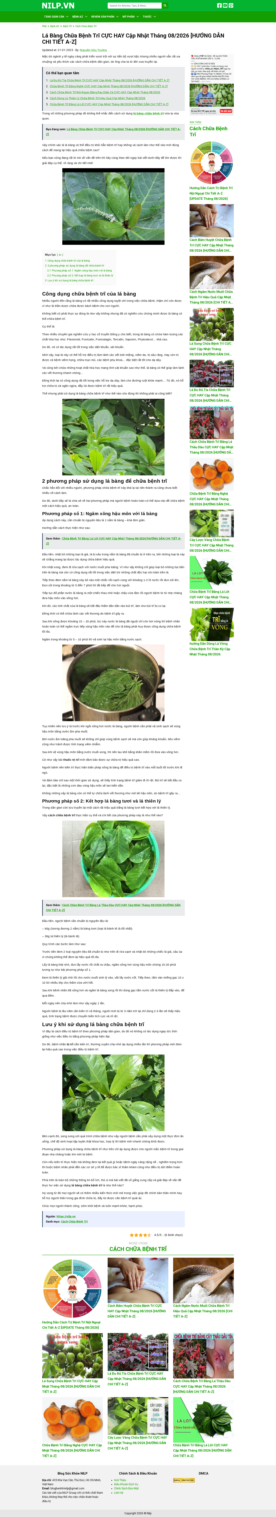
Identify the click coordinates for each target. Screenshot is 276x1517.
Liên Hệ (118, 1492)
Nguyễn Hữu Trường (93, 50)
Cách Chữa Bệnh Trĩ (74, 1221)
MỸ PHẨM (128, 16)
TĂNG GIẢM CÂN (54, 16)
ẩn (60, 255)
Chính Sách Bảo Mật (126, 1488)
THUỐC (147, 16)
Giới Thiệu (120, 1480)
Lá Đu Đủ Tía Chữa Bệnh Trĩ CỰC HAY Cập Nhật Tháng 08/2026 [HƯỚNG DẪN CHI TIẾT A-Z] (109, 80)
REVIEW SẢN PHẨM (102, 16)
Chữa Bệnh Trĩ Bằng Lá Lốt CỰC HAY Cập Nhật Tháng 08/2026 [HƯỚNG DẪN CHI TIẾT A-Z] (109, 104)
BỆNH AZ (77, 16)
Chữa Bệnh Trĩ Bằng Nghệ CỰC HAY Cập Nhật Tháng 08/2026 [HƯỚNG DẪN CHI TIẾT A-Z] (109, 86)
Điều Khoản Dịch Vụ (126, 1484)
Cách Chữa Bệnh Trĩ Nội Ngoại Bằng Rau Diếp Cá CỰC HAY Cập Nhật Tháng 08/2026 (105, 92)
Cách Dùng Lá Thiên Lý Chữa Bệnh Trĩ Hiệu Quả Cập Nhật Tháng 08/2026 (97, 98)
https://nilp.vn (66, 1216)
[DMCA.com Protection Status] (184, 1480)
